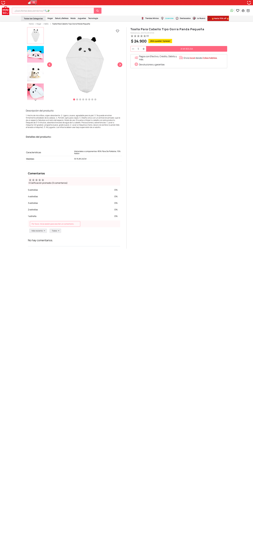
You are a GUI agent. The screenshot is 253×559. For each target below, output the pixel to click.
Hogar (38, 24)
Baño (46, 24)
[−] (133, 48)
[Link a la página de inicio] (31, 24)
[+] (143, 48)
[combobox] (56, 11)
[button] (157, 57)
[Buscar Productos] (98, 11)
